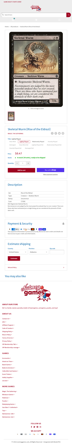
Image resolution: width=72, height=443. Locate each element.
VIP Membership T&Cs (9, 344)
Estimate (14, 258)
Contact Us (5, 319)
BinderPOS (57, 442)
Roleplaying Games (8, 404)
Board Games (6, 365)
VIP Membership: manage (10, 347)
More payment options (50, 174)
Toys (3, 410)
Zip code (52, 248)
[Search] (68, 15)
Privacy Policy (6, 341)
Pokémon (5, 398)
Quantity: (11, 163)
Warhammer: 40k (8, 414)
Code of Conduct (7, 328)
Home (7, 26)
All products (14, 26)
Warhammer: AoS (7, 417)
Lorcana (4, 381)
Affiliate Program (7, 325)
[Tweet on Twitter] (59, 133)
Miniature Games (7, 394)
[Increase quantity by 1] (28, 163)
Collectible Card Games (9, 371)
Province (31, 248)
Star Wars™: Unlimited (9, 407)
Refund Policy (12, 267)
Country (10, 248)
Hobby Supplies (7, 377)
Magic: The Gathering (15, 133)
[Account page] (36, 20)
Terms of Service (7, 338)
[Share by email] (63, 133)
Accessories (6, 358)
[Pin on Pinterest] (55, 133)
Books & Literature (8, 368)
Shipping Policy (7, 331)
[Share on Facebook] (52, 133)
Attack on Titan (7, 361)
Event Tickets (6, 374)
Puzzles (4, 401)
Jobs (3, 322)
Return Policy (6, 335)
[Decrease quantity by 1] (17, 163)
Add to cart (22, 170)
